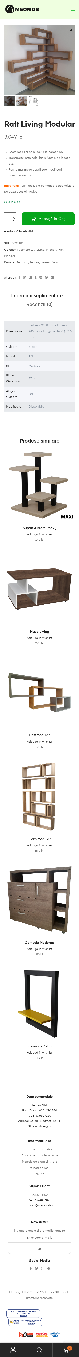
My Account (13, 1350)
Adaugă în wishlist (20, 231)
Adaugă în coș (52, 219)
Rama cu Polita (39, 1046)
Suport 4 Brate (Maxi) (39, 528)
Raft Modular (39, 735)
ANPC (39, 1174)
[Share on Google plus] (40, 278)
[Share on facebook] (19, 278)
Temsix (34, 262)
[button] (71, 30)
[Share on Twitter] (24, 278)
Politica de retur (39, 1168)
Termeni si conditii (39, 1149)
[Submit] (39, 1249)
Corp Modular (40, 839)
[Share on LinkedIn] (30, 278)
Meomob (22, 262)
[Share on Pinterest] (46, 278)
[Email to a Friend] (52, 278)
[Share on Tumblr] (35, 278)
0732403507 (41, 1200)
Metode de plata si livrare (39, 1161)
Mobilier (9, 256)
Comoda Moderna (39, 943)
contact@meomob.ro (39, 1205)
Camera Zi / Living (31, 249)
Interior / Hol (54, 249)
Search (39, 1350)
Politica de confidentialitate (39, 1155)
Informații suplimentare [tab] (37, 296)
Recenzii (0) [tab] (39, 304)
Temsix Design (51, 262)
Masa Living (39, 632)
